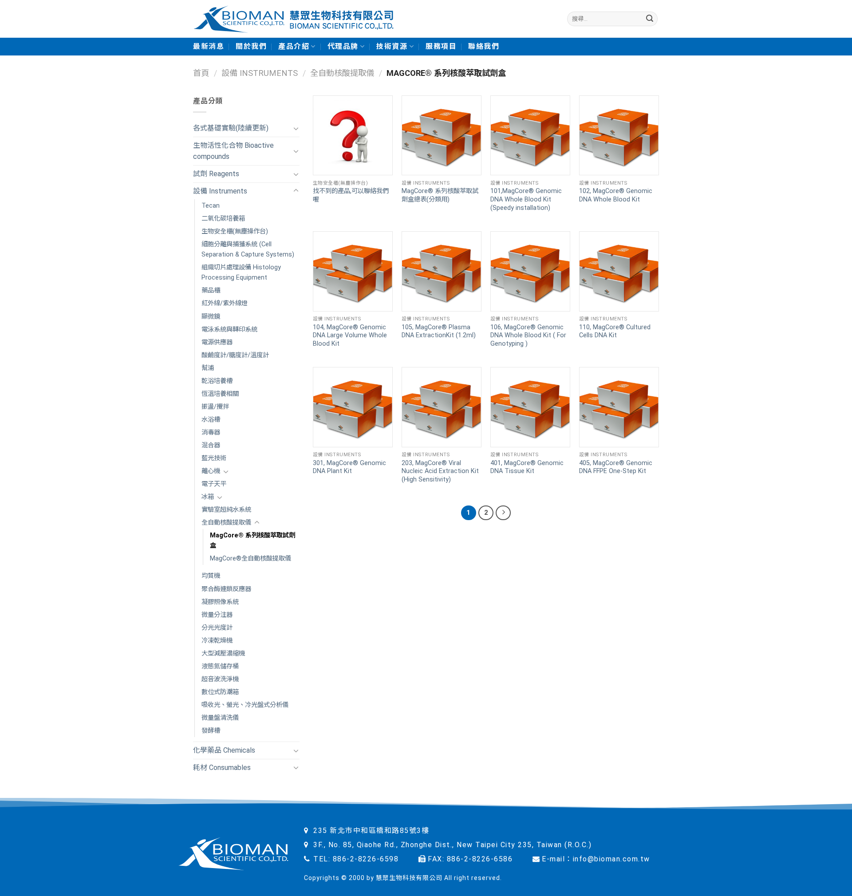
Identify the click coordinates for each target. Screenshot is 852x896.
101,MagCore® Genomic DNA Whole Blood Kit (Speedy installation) (526, 199)
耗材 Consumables (222, 767)
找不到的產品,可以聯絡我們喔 (351, 195)
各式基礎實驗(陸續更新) (230, 128)
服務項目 (441, 46)
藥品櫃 (210, 290)
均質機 (210, 576)
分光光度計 (217, 628)
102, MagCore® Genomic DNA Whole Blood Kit (615, 195)
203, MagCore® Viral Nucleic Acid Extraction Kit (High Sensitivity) (440, 471)
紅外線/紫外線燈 (224, 303)
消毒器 (210, 432)
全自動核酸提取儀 (342, 73)
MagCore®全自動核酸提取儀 (250, 558)
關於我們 (251, 46)
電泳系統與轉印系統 (229, 329)
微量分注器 (217, 615)
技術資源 (391, 46)
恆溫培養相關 (220, 394)
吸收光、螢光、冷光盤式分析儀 (244, 705)
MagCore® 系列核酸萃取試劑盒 (252, 540)
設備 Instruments (259, 73)
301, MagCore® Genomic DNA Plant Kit (349, 467)
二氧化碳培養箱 (223, 218)
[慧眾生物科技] (293, 19)
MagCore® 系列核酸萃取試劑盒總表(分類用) (440, 195)
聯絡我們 (483, 46)
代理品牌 (343, 46)
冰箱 (207, 497)
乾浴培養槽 (217, 381)
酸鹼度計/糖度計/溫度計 (235, 355)
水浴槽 (210, 419)
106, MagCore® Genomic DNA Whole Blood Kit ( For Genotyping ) (528, 335)
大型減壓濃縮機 (223, 653)
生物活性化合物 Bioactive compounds (233, 151)
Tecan (210, 205)
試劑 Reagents (216, 174)
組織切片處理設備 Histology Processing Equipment (241, 272)
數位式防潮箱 (220, 692)
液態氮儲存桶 (220, 666)
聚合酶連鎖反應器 (226, 589)
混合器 (210, 445)
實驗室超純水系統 (226, 509)
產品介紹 (293, 46)
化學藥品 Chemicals (224, 750)
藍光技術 (213, 458)
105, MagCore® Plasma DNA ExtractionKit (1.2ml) (439, 331)
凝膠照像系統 (220, 602)
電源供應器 (217, 342)
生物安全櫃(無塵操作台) (234, 231)
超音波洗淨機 (220, 679)
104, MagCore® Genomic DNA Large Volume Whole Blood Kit (350, 335)
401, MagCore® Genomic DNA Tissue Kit (527, 467)
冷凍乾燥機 (217, 640)
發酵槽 (210, 730)
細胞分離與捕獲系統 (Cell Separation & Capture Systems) (247, 249)
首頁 (201, 73)
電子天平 (213, 484)
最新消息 (208, 46)
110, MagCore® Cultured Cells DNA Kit (615, 331)
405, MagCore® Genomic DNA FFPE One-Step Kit (615, 467)
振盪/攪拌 (215, 407)
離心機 (210, 471)
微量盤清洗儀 (220, 718)
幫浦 (207, 368)
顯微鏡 (210, 316)
